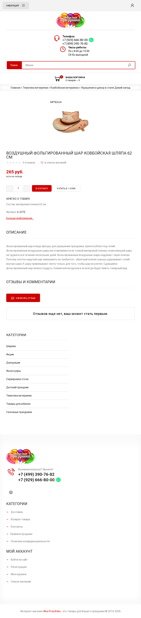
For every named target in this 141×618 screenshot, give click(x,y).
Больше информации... (20, 218)
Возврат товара (20, 519)
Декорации (13, 362)
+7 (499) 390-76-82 (75, 43)
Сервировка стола (17, 379)
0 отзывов (29, 162)
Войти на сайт (19, 559)
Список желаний (20, 581)
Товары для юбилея (18, 403)
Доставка (16, 512)
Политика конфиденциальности (30, 541)
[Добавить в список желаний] (53, 162)
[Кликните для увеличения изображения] (70, 122)
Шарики (11, 346)
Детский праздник (17, 387)
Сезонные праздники (19, 412)
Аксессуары (13, 370)
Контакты (16, 526)
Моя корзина (18, 574)
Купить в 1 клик (66, 188)
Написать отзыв (25, 298)
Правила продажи (21, 534)
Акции (10, 354)
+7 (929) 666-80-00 (75, 40)
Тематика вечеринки (19, 395)
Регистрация (18, 566)
